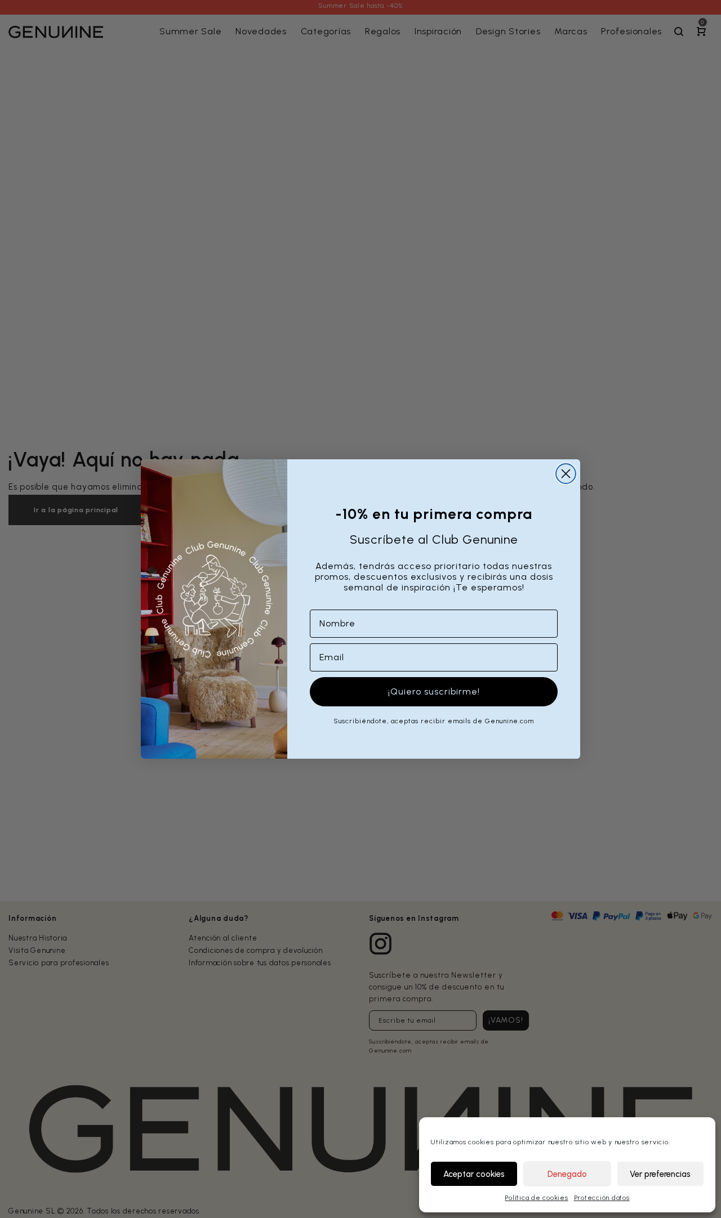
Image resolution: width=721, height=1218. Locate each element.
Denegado (567, 1174)
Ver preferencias (660, 1174)
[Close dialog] (566, 473)
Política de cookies (536, 1198)
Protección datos (602, 1198)
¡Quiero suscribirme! (434, 691)
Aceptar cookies (474, 1174)
